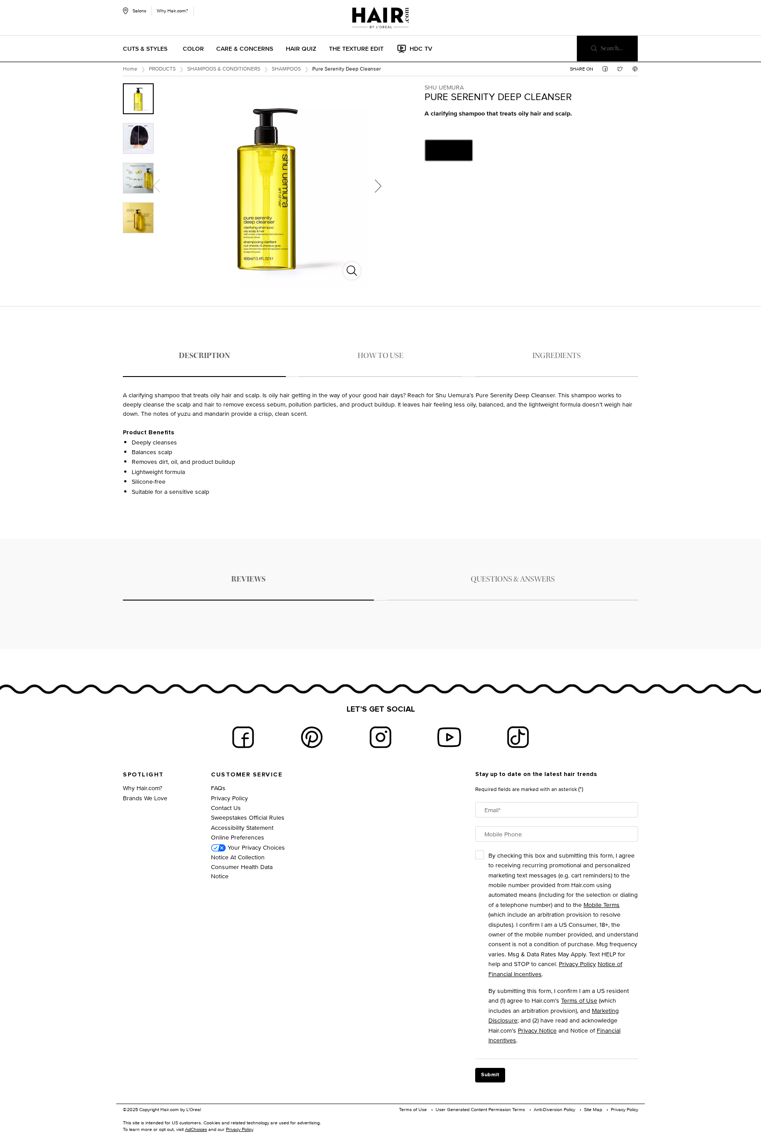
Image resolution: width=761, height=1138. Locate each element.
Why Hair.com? (172, 10)
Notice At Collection (238, 857)
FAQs (218, 788)
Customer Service (246, 775)
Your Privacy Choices (255, 847)
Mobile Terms (602, 904)
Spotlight (143, 775)
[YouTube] (449, 737)
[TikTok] (518, 737)
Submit (490, 1075)
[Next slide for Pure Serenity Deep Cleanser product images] (377, 185)
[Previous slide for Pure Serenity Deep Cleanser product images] (156, 185)
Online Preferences (237, 837)
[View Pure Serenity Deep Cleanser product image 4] (138, 218)
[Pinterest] (311, 737)
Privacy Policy (229, 798)
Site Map (593, 1109)
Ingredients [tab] (556, 356)
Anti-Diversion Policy (554, 1109)
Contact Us (226, 807)
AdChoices (196, 1129)
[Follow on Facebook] (243, 737)
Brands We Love (145, 798)
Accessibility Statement (242, 827)
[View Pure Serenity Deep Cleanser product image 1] (138, 98)
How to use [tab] (380, 356)
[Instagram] (380, 737)
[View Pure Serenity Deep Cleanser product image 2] (138, 138)
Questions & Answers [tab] (513, 579)
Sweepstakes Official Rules (247, 817)
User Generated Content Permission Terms (480, 1109)
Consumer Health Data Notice (242, 871)
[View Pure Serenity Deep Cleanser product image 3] (138, 178)
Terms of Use (579, 1000)
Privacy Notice (537, 1030)
